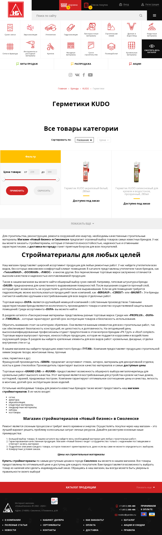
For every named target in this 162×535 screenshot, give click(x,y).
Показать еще (81, 223)
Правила (129, 530)
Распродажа (83, 63)
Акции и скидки (134, 524)
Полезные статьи (16, 524)
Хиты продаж (29, 63)
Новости (10, 530)
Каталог (129, 519)
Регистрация (152, 4)
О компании (13, 519)
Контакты (49, 530)
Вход (126, 4)
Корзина (73, 6)
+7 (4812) (127, 506)
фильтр (30, 156)
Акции (137, 63)
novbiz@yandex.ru (127, 514)
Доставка (92, 530)
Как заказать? (95, 519)
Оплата (91, 524)
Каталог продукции (81, 487)
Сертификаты (51, 524)
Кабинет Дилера (53, 519)
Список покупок (99, 6)
